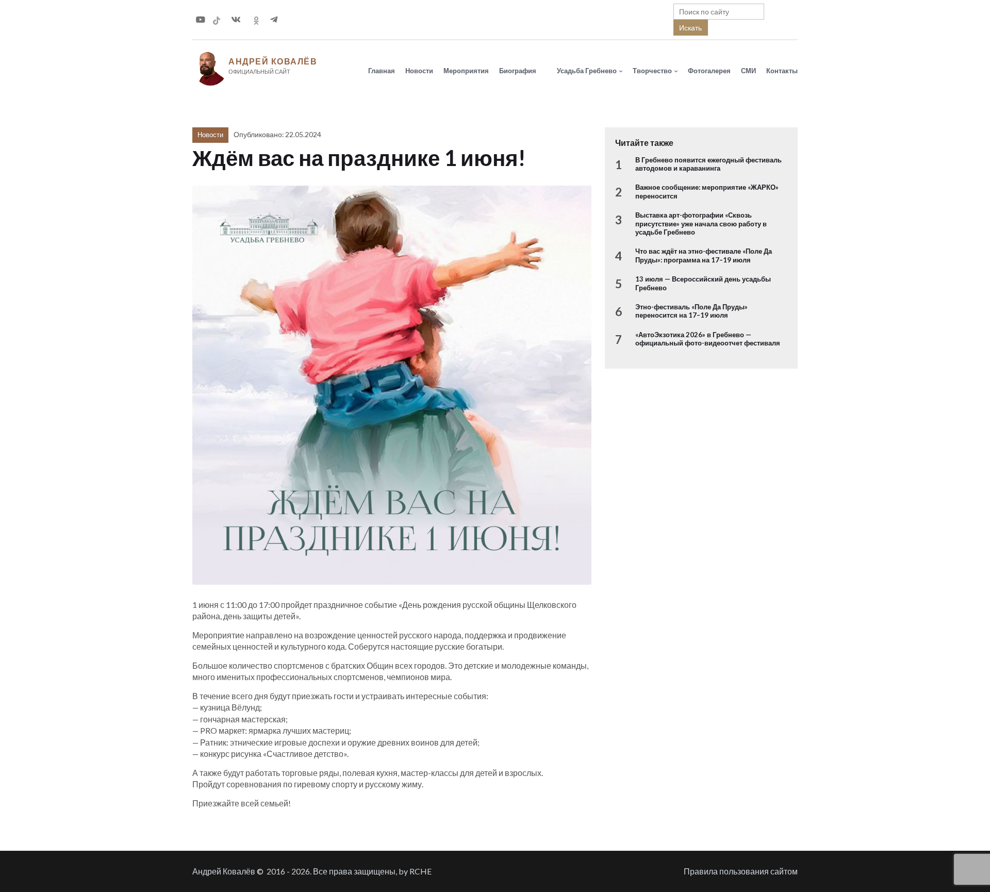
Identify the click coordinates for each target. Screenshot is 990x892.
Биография (517, 71)
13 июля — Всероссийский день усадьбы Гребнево (703, 283)
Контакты (782, 71)
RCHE (420, 871)
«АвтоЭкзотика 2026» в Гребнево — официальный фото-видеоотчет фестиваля (707, 339)
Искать (690, 27)
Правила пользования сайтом (741, 871)
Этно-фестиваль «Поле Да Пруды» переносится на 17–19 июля (691, 311)
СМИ (748, 71)
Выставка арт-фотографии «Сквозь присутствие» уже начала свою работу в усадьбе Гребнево (701, 223)
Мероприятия (466, 71)
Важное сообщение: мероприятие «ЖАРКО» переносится (707, 191)
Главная (381, 71)
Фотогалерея (709, 71)
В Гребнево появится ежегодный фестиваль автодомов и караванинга (708, 164)
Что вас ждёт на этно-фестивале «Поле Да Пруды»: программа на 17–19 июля (703, 255)
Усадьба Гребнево (587, 71)
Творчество (652, 71)
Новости (419, 71)
